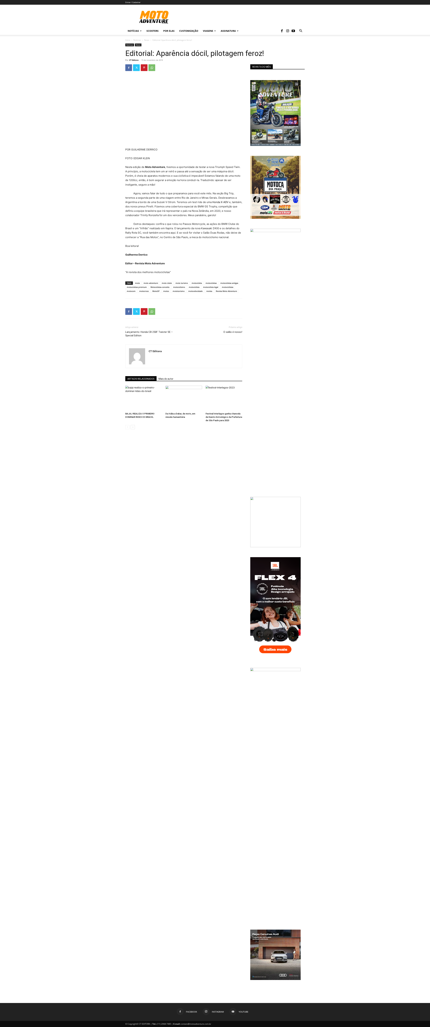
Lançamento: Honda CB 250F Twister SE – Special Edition (149, 333)
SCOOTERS (152, 30)
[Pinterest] (144, 67)
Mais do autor (166, 378)
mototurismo (179, 291)
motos (166, 291)
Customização (188, 30)
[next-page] (133, 427)
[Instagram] (287, 31)
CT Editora (134, 60)
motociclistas (227, 287)
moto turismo (182, 283)
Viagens (208, 30)
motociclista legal (210, 287)
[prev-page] (127, 427)
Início (127, 40)
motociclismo (179, 287)
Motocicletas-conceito (159, 287)
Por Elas (169, 30)
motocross (144, 291)
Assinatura (228, 30)
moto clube (167, 283)
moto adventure (151, 283)
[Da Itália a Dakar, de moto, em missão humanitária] (183, 398)
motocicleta (197, 283)
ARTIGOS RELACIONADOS (141, 378)
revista (209, 291)
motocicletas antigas (229, 283)
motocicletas (211, 283)
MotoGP (156, 291)
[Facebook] (281, 31)
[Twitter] (136, 67)
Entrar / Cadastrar (132, 2)
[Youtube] (293, 31)
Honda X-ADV (220, 202)
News (146, 40)
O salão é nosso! (232, 331)
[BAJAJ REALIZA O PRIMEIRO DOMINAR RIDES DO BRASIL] (143, 398)
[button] (301, 31)
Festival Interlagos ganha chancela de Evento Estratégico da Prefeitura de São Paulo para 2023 (224, 417)
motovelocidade (195, 291)
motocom (131, 291)
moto (137, 283)
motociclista (194, 287)
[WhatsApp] (151, 67)
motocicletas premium (137, 287)
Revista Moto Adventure (226, 291)
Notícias (133, 30)
